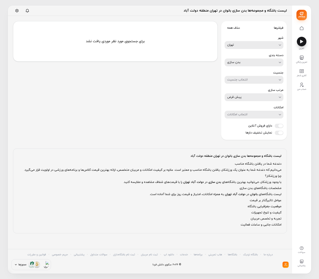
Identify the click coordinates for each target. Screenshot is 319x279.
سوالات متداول (98, 254)
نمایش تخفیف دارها (259, 133)
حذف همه (233, 28)
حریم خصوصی (60, 254)
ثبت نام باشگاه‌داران (124, 254)
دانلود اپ (169, 254)
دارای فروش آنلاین (260, 126)
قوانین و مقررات (36, 254)
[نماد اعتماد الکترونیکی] (45, 264)
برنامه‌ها (198, 254)
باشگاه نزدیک (250, 254)
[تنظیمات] (17, 11)
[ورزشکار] (301, 15)
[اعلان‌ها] (27, 11)
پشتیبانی (79, 254)
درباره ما (268, 254)
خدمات (184, 254)
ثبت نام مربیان (149, 254)
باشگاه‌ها (232, 254)
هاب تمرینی (215, 254)
